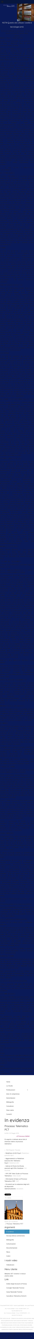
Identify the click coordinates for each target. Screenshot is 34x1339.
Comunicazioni (11, 1244)
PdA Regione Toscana (13, 1150)
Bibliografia (10, 1102)
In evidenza (14, 1221)
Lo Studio (9, 1086)
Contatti (9, 1114)
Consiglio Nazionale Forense (15, 1288)
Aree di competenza (12, 1094)
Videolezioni (10, 1265)
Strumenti (20, 1188)
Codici (8, 1256)
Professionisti (10, 1090)
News (8, 1252)
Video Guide (17, 1176)
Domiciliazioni (10, 1098)
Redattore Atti (14, 1163)
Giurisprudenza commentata (15, 1236)
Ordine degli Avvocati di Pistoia (16, 1284)
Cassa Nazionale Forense (14, 1292)
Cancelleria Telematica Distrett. (16, 1296)
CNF (17, 1181)
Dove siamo (10, 1110)
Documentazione (11, 1248)
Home (8, 1082)
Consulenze (10, 1106)
